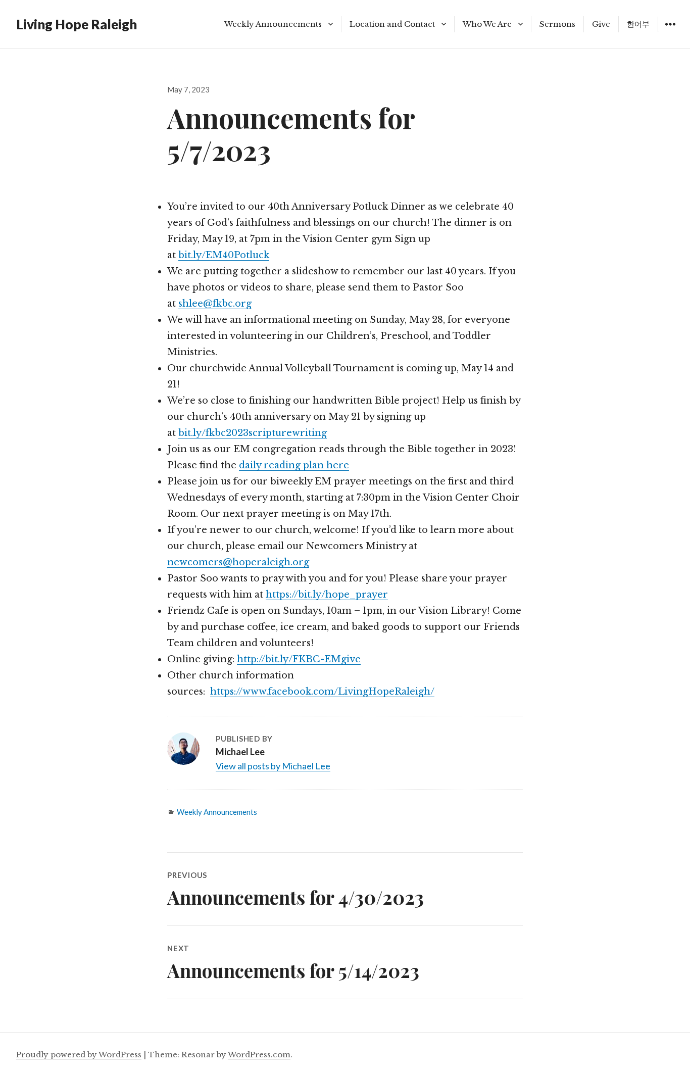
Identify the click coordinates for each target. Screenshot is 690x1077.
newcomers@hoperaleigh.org (238, 562)
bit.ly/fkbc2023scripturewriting (252, 432)
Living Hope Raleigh (76, 24)
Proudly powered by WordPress (78, 1054)
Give (601, 24)
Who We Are (487, 24)
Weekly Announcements (273, 24)
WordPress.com (259, 1054)
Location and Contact (392, 24)
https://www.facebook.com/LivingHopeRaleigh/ (322, 691)
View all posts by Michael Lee (273, 765)
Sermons (557, 24)
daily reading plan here (294, 465)
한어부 (638, 24)
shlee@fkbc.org (215, 303)
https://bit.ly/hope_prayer (327, 594)
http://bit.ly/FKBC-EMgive (299, 659)
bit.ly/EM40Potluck (223, 255)
